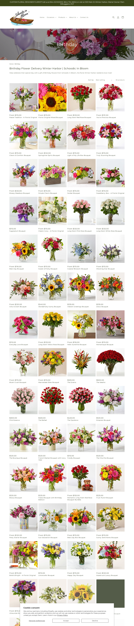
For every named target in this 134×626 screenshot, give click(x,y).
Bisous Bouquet (15, 498)
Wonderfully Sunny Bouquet (49, 307)
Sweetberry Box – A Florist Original (110, 193)
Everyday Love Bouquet (18, 345)
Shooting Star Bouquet (105, 269)
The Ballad (42, 420)
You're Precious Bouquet (106, 117)
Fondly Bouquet (73, 458)
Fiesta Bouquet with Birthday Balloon (50, 499)
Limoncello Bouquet (46, 575)
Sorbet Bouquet (73, 193)
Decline (95, 621)
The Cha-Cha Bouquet (105, 458)
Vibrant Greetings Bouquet (78, 307)
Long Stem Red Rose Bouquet (79, 117)
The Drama (71, 382)
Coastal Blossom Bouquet (77, 269)
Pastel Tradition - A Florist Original (23, 117)
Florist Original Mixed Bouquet (50, 117)
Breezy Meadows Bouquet (19, 193)
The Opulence (72, 420)
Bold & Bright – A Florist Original (22, 575)
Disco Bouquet (102, 307)
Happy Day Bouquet (75, 575)
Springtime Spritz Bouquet (49, 155)
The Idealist (100, 382)
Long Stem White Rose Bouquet (109, 231)
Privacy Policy (62, 615)
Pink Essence (14, 420)
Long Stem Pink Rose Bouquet (79, 231)
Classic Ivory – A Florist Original (51, 231)
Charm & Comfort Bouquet (20, 155)
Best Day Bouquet (16, 269)
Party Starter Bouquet (18, 537)
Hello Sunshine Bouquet (76, 345)
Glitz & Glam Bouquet (18, 307)
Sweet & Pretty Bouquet (47, 269)
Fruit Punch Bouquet (104, 498)
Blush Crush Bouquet (17, 382)
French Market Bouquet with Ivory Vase (52, 459)
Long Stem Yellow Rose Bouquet (51, 345)
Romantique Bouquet (104, 345)
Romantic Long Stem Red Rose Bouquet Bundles (79, 499)
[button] (51, 17)
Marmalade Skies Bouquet (48, 382)
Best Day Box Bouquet (76, 537)
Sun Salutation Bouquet (47, 537)
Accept (66, 621)
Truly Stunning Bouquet (105, 155)
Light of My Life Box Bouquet (79, 155)
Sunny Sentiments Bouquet (107, 537)
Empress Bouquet (103, 420)
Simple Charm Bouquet (47, 193)
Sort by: (91, 80)
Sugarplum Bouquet (17, 231)
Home (11, 64)
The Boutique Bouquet (18, 458)
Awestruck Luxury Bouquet (107, 575)
